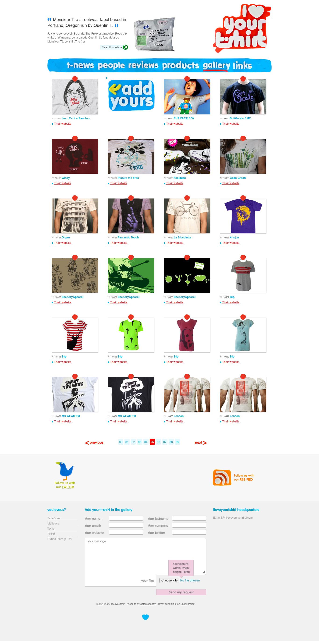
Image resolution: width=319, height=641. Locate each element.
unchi (184, 604)
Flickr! (51, 533)
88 (171, 442)
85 (152, 442)
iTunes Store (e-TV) (59, 539)
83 (139, 442)
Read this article (112, 47)
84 (146, 442)
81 (127, 442)
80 (120, 442)
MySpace (53, 523)
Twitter (51, 528)
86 (158, 442)
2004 (100, 604)
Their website (62, 123)
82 (133, 442)
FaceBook (53, 518)
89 (177, 442)
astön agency (148, 604)
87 (165, 442)
